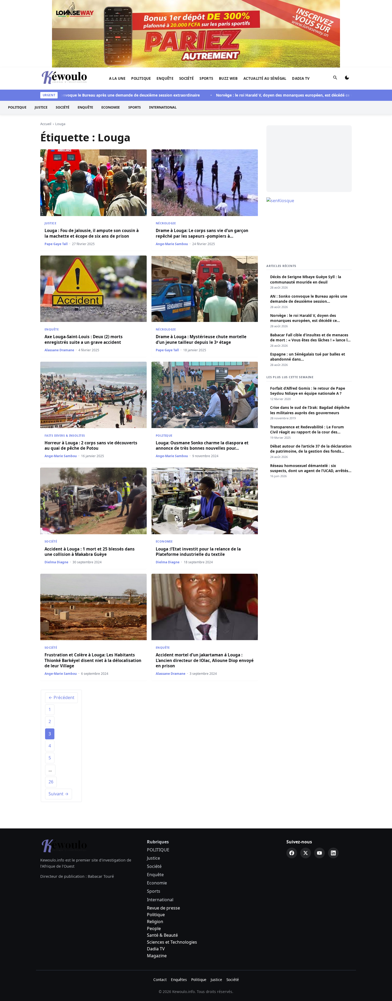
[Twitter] (305, 853)
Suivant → (59, 794)
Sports (206, 78)
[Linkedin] (333, 853)
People (154, 928)
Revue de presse (163, 908)
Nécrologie (166, 223)
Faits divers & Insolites (65, 435)
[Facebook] (291, 853)
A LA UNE (117, 78)
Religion (155, 921)
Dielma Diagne (56, 562)
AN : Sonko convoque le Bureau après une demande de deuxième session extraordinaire (100, 95)
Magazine (157, 956)
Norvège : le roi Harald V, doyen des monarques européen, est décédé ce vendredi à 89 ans (282, 95)
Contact (160, 979)
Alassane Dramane (59, 350)
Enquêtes (179, 979)
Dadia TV (301, 78)
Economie (110, 107)
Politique (156, 915)
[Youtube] (319, 853)
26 (51, 782)
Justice (41, 107)
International (163, 107)
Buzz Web (228, 78)
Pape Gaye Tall (56, 244)
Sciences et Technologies (172, 942)
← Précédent (61, 697)
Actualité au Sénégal (264, 78)
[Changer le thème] (347, 79)
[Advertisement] (309, 158)
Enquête (165, 78)
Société (186, 78)
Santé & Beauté (162, 935)
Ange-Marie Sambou (172, 244)
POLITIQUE (141, 78)
